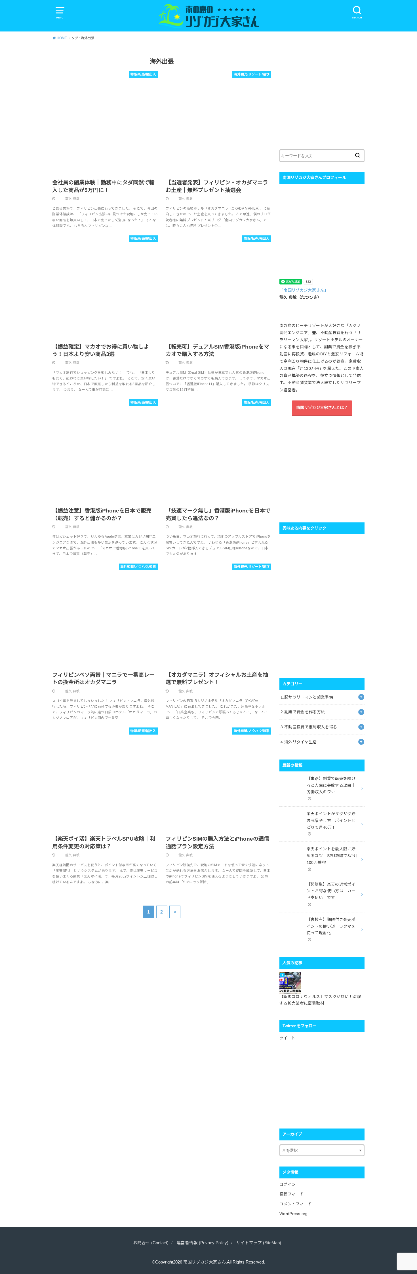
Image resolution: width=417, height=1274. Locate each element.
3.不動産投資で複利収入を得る (309, 727)
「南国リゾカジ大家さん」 (303, 290)
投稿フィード (291, 1194)
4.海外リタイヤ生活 (299, 742)
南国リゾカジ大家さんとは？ (322, 407)
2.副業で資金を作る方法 (303, 712)
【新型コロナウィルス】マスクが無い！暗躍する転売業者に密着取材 (320, 1000)
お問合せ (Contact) (151, 1243)
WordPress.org (293, 1213)
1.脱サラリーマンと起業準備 (307, 697)
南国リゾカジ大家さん (204, 1262)
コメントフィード (295, 1204)
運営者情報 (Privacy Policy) (202, 1243)
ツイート (287, 1038)
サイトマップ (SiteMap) (258, 1243)
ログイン (287, 1184)
